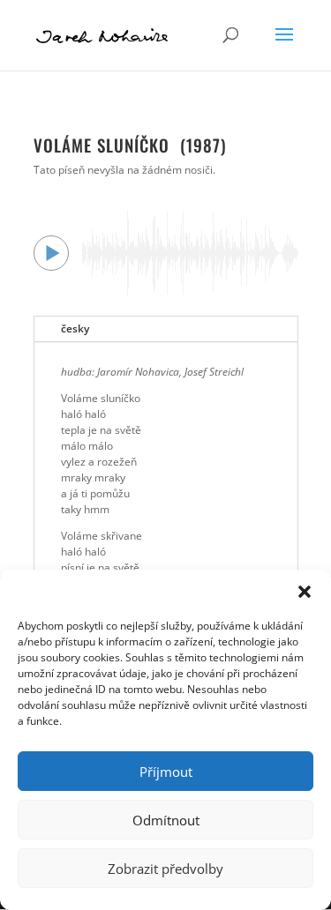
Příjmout (165, 771)
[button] (304, 591)
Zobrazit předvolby (165, 868)
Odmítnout (165, 820)
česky (75, 328)
